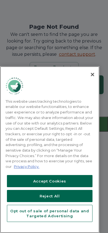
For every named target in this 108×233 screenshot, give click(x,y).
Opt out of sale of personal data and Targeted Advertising (49, 213)
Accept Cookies (49, 181)
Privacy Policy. (26, 166)
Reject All (50, 196)
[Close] (92, 74)
